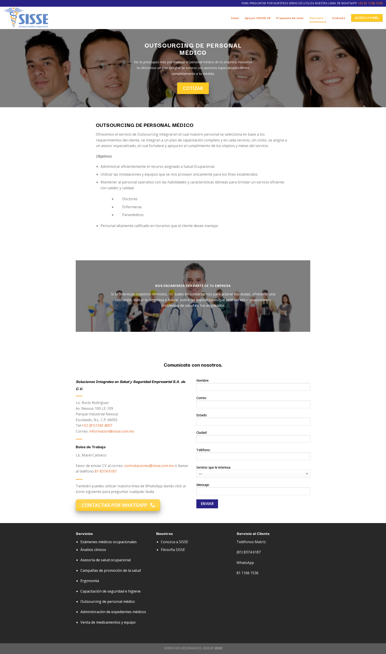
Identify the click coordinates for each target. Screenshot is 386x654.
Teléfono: (203, 450)
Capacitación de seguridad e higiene (110, 591)
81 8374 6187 (106, 471)
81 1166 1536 (247, 572)
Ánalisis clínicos (93, 549)
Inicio (235, 18)
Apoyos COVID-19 (257, 18)
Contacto (338, 18)
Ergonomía (89, 580)
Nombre (202, 380)
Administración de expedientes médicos (113, 611)
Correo (201, 398)
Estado (201, 415)
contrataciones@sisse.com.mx (149, 465)
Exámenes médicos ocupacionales (108, 541)
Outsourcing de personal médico (107, 601)
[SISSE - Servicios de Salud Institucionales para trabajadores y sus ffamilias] (25, 18)
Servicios (316, 18)
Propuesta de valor (290, 18)
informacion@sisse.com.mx (111, 431)
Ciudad (201, 432)
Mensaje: (203, 485)
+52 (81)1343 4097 (97, 425)
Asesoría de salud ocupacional (105, 559)
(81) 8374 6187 (249, 552)
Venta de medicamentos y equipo (108, 622)
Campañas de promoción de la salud (110, 570)
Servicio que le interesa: (213, 467)
